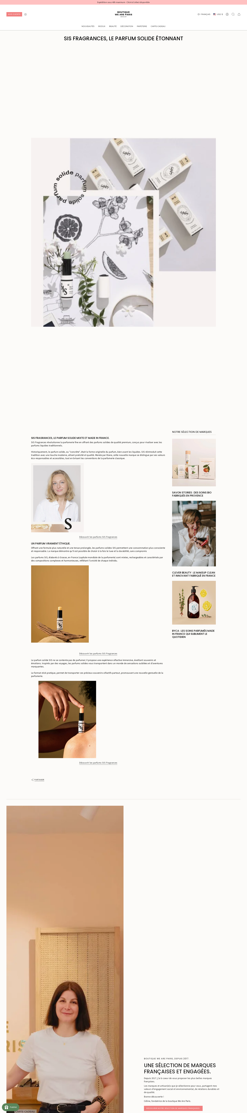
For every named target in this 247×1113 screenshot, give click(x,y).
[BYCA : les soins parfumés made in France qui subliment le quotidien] (194, 603)
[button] (101, 26)
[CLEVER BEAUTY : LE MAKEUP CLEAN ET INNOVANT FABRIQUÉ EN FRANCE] (194, 533)
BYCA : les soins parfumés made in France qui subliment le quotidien (193, 634)
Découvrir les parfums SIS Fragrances (98, 537)
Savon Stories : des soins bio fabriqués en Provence (191, 494)
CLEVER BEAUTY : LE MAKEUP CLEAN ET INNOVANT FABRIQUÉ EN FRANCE (193, 574)
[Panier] (239, 14)
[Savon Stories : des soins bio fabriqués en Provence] (194, 462)
